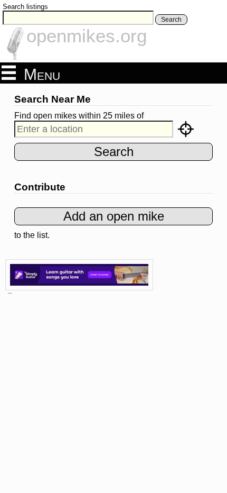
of (140, 115)
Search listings (25, 7)
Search (171, 19)
